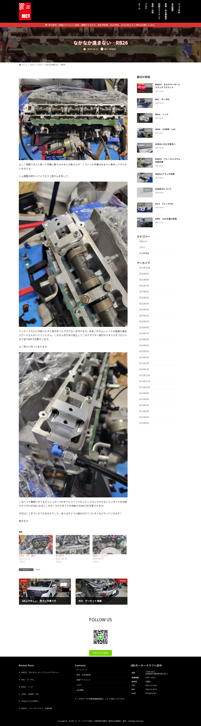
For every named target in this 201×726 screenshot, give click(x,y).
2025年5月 (144, 297)
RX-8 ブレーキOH (164, 203)
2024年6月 (144, 339)
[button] (100, 653)
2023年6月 (144, 411)
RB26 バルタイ (100, 555)
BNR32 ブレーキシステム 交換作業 (168, 160)
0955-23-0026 (151, 685)
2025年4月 (144, 303)
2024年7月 (144, 333)
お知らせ (143, 241)
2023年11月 (144, 381)
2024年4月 (144, 351)
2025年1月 (144, 321)
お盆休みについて (163, 188)
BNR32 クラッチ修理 (165, 173)
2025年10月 (144, 267)
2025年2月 (144, 315)
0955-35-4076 (151, 689)
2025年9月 (144, 273)
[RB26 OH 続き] (36, 544)
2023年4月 (144, 423)
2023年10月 (144, 387)
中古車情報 (144, 253)
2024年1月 (144, 369)
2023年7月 (144, 405)
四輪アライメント (84, 679)
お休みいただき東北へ (165, 144)
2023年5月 (144, 417)
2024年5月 (144, 345)
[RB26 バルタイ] (110, 544)
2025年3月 (144, 309)
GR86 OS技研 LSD (165, 129)
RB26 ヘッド (161, 114)
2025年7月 (144, 285)
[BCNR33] (73, 544)
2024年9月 (144, 327)
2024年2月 (144, 363)
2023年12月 (144, 375)
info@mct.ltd (150, 693)
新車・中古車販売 (84, 674)
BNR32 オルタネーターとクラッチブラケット (167, 86)
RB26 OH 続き (27, 555)
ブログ (37, 569)
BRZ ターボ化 (162, 99)
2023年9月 (144, 393)
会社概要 (80, 690)
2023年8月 (144, 399)
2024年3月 (144, 357)
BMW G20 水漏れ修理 (166, 218)
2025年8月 (144, 279)
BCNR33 (60, 555)
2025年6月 (144, 291)
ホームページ (82, 669)
